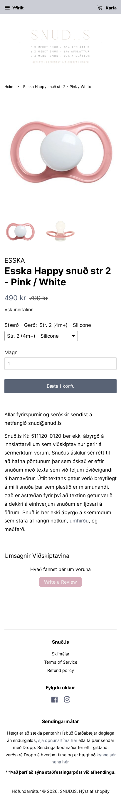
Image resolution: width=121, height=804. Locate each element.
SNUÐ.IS (68, 791)
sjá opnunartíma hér (57, 740)
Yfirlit (17, 7)
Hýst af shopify (94, 791)
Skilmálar (60, 653)
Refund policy (60, 670)
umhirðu (79, 521)
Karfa (111, 7)
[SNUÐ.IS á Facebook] (54, 700)
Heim (8, 86)
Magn (11, 352)
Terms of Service (60, 662)
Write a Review (60, 582)
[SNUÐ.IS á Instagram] (67, 700)
